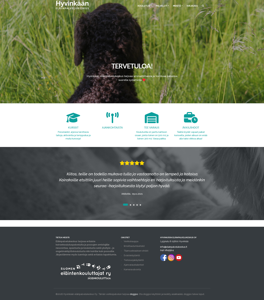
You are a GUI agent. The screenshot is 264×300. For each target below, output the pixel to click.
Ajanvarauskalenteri (134, 264)
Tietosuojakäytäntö (134, 260)
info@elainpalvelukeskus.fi (173, 247)
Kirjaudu (192, 6)
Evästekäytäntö (132, 255)
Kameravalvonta (132, 269)
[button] (123, 205)
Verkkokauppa (131, 241)
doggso (134, 294)
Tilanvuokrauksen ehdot (136, 250)
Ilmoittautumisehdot (134, 246)
